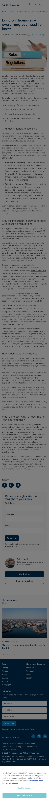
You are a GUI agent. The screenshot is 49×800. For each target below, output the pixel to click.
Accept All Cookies (24, 795)
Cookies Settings (24, 788)
